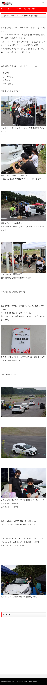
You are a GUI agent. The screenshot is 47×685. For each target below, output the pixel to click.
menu (42, 2)
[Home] (3, 9)
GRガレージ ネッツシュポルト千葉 (17, 681)
